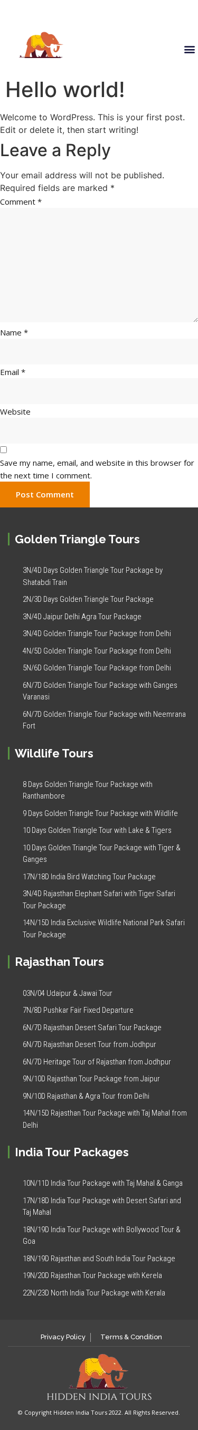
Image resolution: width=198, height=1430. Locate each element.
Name (14, 332)
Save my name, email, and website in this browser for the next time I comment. (97, 469)
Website (15, 411)
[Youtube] (174, 12)
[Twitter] (160, 12)
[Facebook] (146, 12)
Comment (21, 201)
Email (12, 372)
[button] (189, 49)
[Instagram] (188, 12)
